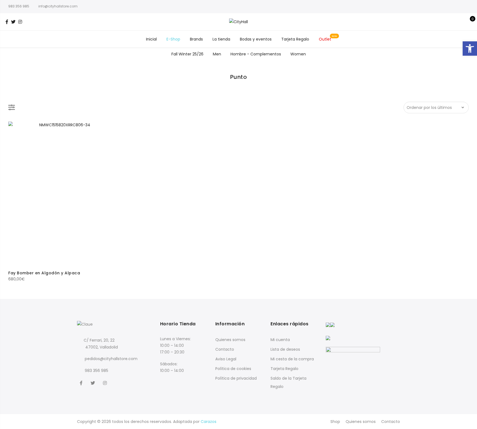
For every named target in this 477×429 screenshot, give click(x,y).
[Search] (451, 22)
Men (217, 54)
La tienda (221, 39)
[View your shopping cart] (468, 22)
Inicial (151, 39)
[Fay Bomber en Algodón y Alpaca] (62, 194)
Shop (335, 421)
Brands (196, 39)
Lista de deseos (285, 349)
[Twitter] (93, 382)
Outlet (325, 39)
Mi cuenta (280, 339)
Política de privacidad (236, 378)
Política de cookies (233, 368)
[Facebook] (82, 382)
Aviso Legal (225, 359)
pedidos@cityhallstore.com (111, 358)
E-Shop (173, 39)
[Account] (460, 22)
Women (298, 54)
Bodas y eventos (256, 39)
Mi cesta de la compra (292, 359)
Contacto (224, 349)
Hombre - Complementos (255, 54)
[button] (470, 48)
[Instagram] (105, 382)
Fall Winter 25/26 (187, 54)
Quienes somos (230, 339)
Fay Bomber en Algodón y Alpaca (44, 273)
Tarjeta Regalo (295, 39)
